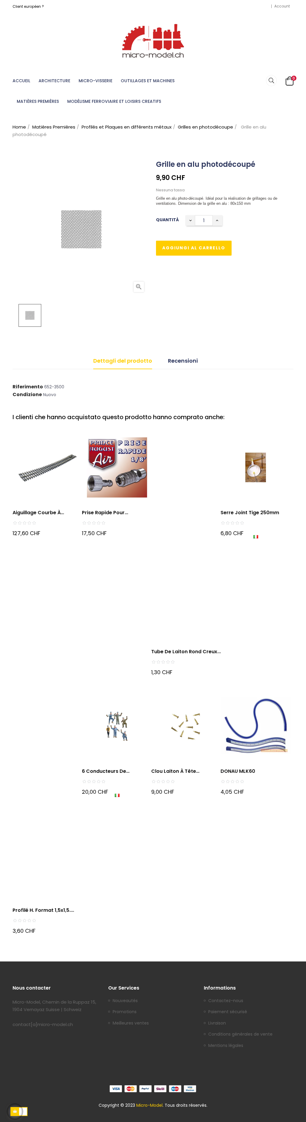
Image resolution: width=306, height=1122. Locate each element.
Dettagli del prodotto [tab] (122, 360)
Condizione (27, 394)
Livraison (217, 1023)
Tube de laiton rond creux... (186, 651)
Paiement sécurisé (227, 1012)
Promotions (125, 1012)
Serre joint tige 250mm (250, 512)
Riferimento (28, 387)
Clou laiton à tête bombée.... (173, 771)
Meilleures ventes (131, 1023)
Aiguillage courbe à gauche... (37, 513)
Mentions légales (225, 1045)
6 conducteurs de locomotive (104, 771)
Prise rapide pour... (105, 512)
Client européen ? (28, 6)
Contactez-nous (225, 1001)
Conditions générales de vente (240, 1034)
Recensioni (183, 360)
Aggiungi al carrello (193, 248)
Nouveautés (125, 1001)
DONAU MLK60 (238, 771)
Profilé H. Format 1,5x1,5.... (43, 910)
